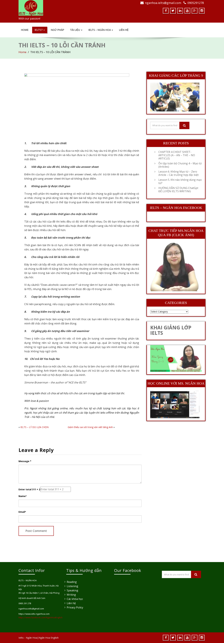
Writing (71, 594)
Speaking (72, 590)
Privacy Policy (75, 607)
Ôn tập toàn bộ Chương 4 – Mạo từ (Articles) (180, 165)
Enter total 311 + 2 (29, 489)
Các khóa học (75, 599)
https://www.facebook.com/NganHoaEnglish (40, 617)
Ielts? (39, 30)
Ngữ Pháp (57, 30)
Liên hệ (71, 603)
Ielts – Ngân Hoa (99, 30)
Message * (25, 461)
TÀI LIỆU (75, 30)
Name (23, 496)
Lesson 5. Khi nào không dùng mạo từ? (180, 181)
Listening (72, 586)
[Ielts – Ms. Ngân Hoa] (64, 8)
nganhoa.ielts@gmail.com (163, 3)
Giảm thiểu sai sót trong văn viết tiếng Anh (90, 427)
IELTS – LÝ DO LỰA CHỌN (34, 427)
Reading (72, 582)
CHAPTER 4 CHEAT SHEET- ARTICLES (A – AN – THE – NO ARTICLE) (176, 155)
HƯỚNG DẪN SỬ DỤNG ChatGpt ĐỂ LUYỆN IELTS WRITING (178, 189)
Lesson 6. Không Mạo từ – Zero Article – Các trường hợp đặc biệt (178, 173)
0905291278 (195, 3)
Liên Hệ (124, 30)
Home (25, 30)
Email (22, 511)
